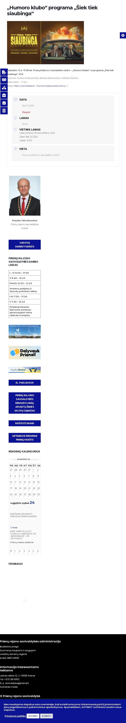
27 (11, 470)
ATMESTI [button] (46, 716)
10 (11, 482)
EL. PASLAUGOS (25, 382)
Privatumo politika (15, 716)
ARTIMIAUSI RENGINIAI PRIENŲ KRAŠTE (25, 437)
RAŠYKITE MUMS (24, 423)
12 (20, 482)
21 (29, 488)
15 (34, 482)
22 (34, 488)
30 (25, 470)
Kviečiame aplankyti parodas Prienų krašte (23, 515)
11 (15, 482)
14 (29, 482)
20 (25, 488)
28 (15, 470)
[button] (123, 35)
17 (11, 488)
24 (11, 494)
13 (25, 482)
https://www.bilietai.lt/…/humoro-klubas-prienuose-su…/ (41, 86)
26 (20, 494)
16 (38, 482)
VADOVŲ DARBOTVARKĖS (24, 244)
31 (29, 470)
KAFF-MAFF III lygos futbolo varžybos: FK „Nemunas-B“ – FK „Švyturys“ (23, 535)
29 (20, 470)
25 (15, 494)
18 (15, 488)
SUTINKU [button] (32, 716)
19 (20, 488)
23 (38, 488)
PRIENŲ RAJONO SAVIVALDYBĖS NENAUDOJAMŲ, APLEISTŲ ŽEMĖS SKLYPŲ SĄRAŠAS (24, 403)
